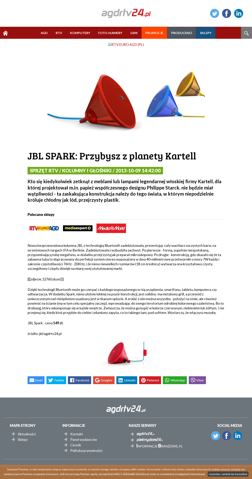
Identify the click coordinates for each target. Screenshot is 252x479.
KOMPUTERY (80, 33)
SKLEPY (205, 33)
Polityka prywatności (86, 450)
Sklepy (23, 439)
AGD (44, 33)
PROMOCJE (154, 33)
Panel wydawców (83, 439)
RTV (59, 33)
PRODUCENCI (181, 33)
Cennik (75, 445)
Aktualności (27, 434)
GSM (133, 33)
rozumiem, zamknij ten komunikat (228, 474)
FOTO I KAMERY (110, 33)
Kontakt (76, 434)
